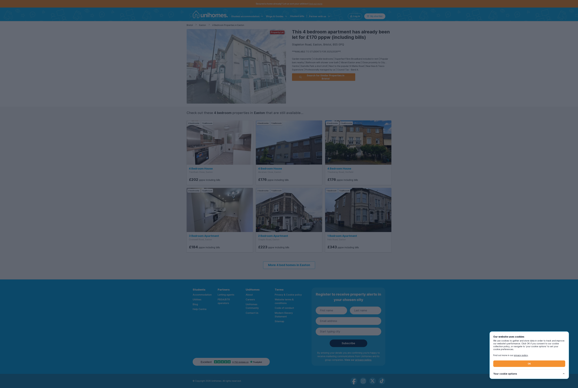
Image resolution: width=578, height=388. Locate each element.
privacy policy (521, 355)
